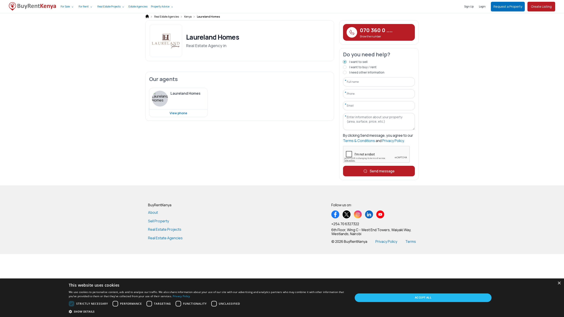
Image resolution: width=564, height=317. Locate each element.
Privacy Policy (386, 241)
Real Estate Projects (109, 6)
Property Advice (160, 6)
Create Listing (541, 6)
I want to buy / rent (363, 67)
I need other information (366, 72)
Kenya (188, 16)
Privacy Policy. (393, 140)
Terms (410, 241)
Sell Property (158, 221)
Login (482, 6)
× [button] (559, 283)
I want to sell (358, 62)
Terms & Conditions (359, 140)
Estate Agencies (137, 6)
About (153, 212)
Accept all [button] (423, 297)
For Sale (65, 6)
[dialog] (282, 297)
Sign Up (469, 6)
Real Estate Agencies (166, 16)
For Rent (84, 6)
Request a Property (508, 6)
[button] (207, 311)
